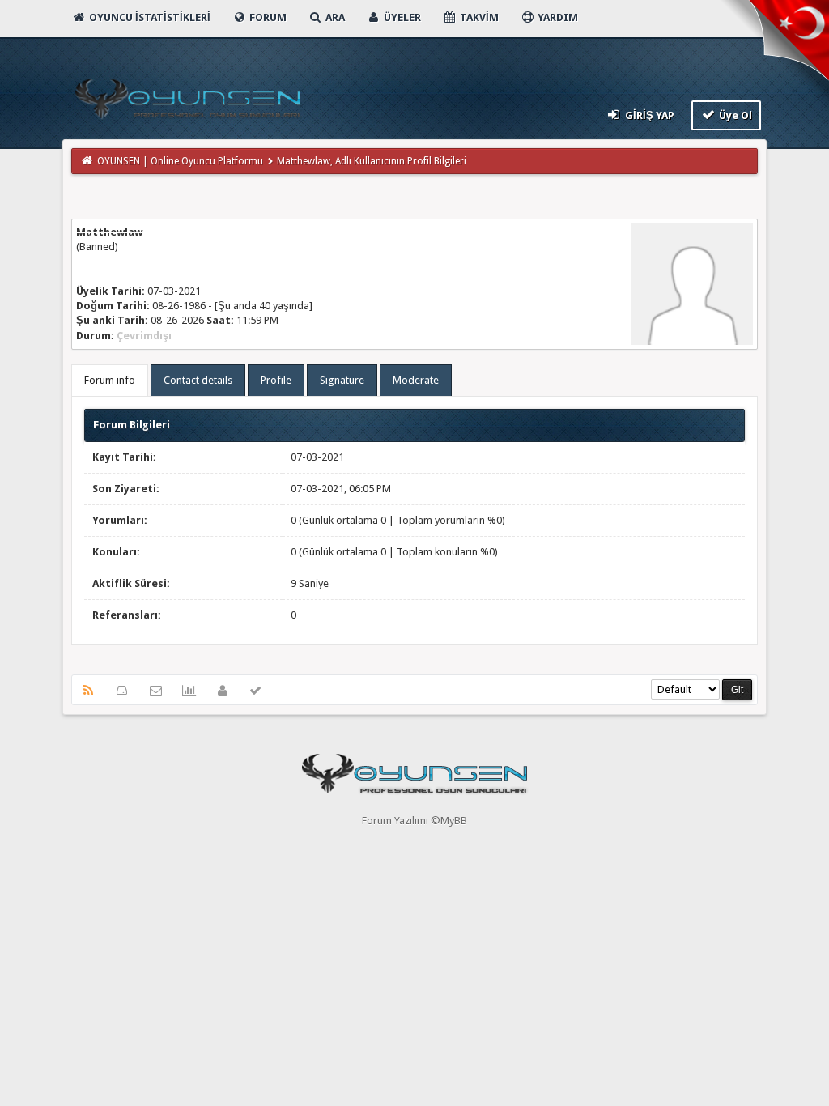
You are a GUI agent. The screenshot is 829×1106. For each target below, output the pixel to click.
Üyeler (401, 17)
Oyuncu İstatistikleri (148, 17)
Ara (334, 17)
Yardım (556, 17)
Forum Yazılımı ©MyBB (414, 821)
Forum (267, 17)
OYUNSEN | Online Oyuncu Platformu (180, 161)
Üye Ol (734, 115)
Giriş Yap (648, 115)
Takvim (478, 17)
